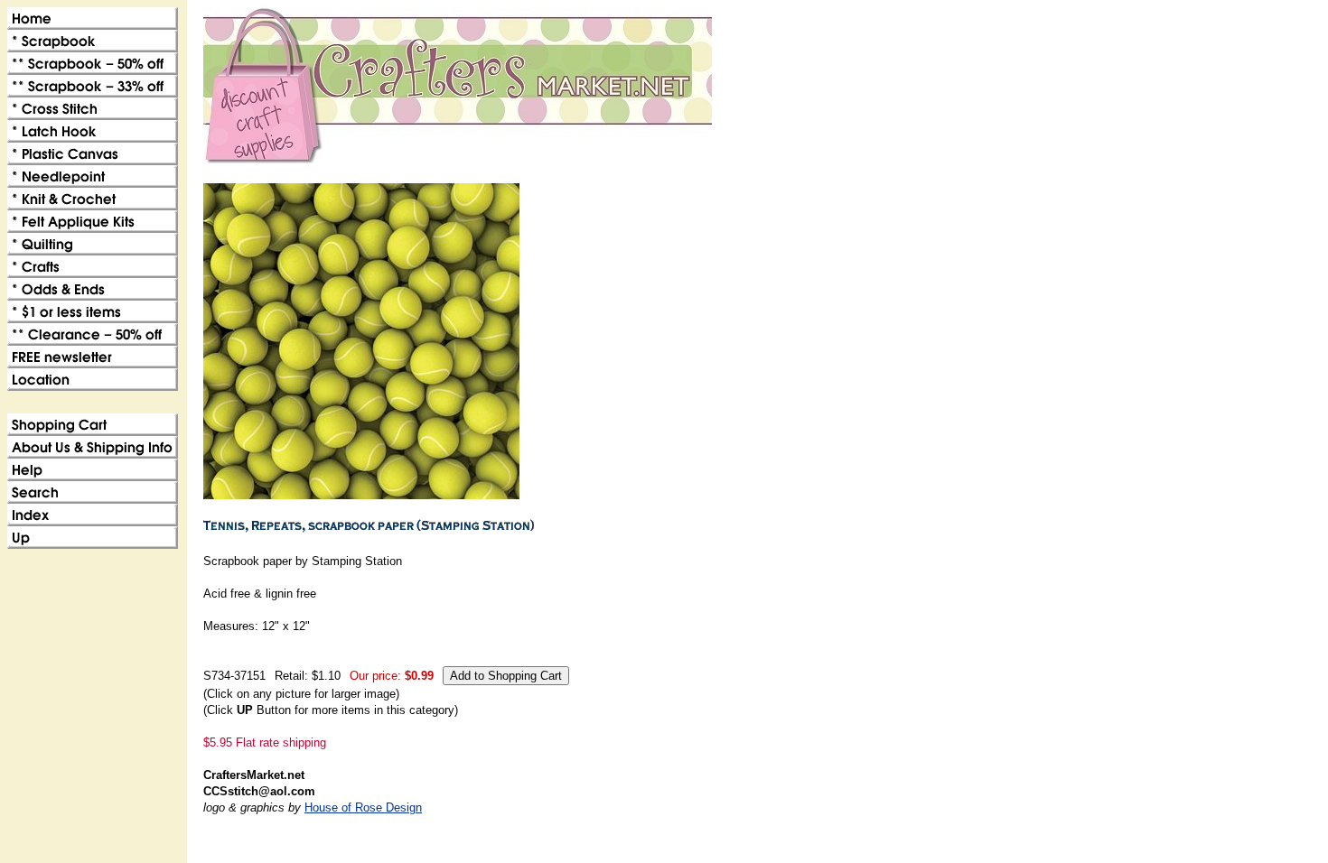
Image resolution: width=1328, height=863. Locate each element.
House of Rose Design (363, 807)
